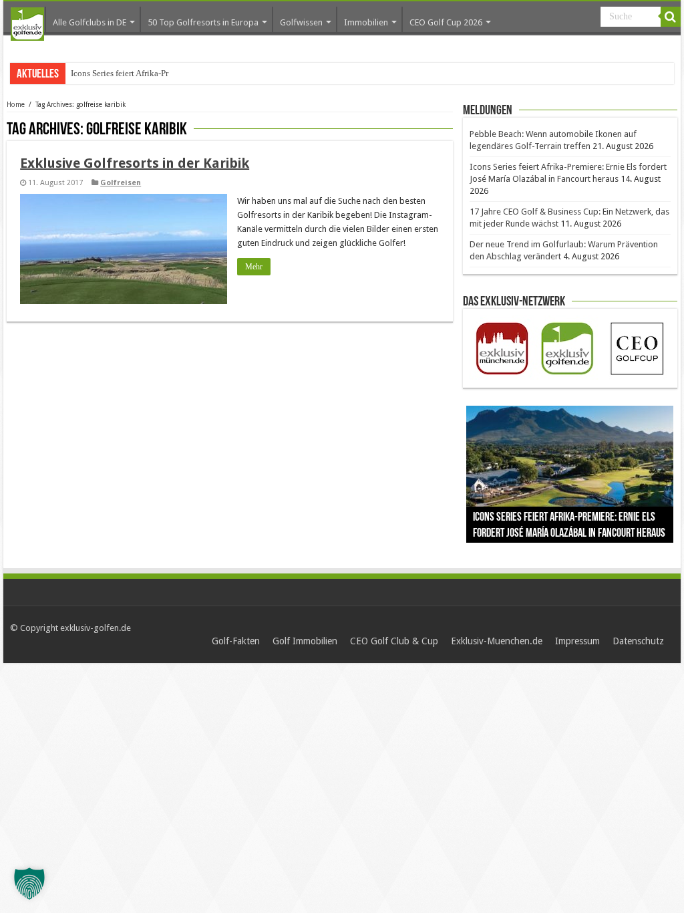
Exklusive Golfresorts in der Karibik (134, 163)
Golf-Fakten (236, 641)
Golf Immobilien (305, 641)
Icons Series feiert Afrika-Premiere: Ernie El (148, 73)
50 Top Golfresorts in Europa (203, 22)
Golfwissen (301, 22)
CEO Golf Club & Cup (394, 641)
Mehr (254, 266)
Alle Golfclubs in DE (89, 22)
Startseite (27, 24)
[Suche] (671, 17)
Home (16, 104)
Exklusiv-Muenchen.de (496, 641)
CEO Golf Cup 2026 (445, 22)
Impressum (577, 641)
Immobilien (366, 22)
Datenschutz (638, 641)
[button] (29, 883)
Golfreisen (120, 182)
